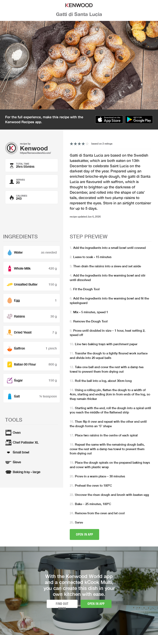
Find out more (62, 604)
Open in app (84, 534)
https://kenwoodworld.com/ (35, 152)
